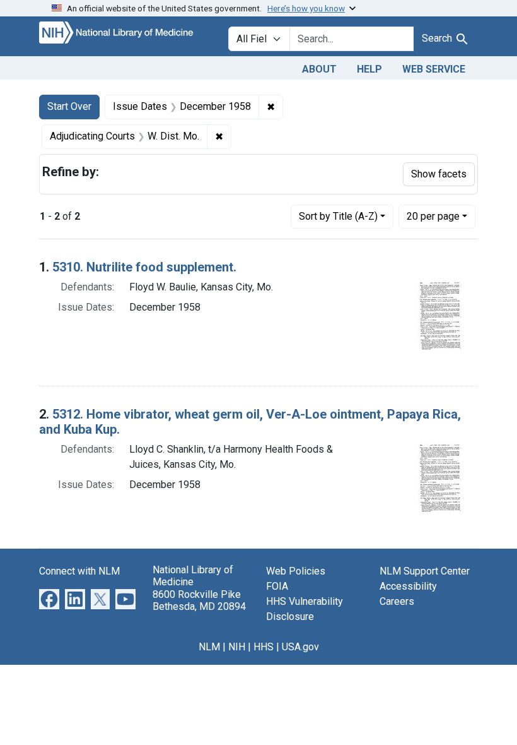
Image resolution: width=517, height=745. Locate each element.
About (319, 69)
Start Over (69, 106)
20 (433, 216)
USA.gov (300, 647)
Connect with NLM (79, 571)
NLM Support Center (425, 571)
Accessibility (408, 586)
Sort (338, 216)
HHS (263, 647)
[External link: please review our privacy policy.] (49, 599)
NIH (236, 647)
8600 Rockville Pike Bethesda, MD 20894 (199, 600)
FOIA (277, 586)
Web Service (433, 69)
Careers (397, 601)
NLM (209, 647)
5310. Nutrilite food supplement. (144, 267)
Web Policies (295, 571)
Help (369, 69)
